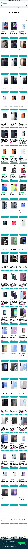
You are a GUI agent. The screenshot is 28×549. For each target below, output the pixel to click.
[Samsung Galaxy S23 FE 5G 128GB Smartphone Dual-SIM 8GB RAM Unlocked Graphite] (5, 367)
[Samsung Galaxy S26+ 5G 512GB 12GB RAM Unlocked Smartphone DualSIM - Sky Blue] (5, 511)
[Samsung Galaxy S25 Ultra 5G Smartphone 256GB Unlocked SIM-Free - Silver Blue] (23, 421)
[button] (25, 2)
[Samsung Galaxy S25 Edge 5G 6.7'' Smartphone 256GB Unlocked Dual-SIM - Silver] (23, 385)
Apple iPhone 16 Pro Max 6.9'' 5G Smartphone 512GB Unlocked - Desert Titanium (23, 70)
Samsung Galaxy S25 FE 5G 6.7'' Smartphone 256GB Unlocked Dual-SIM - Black (13, 410)
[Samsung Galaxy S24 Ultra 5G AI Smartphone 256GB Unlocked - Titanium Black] (14, 367)
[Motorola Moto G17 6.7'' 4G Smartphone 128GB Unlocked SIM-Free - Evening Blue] (14, 295)
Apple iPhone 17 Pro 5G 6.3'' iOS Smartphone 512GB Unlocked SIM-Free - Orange (23, 123)
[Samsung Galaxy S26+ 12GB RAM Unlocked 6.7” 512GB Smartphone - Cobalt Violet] (14, 492)
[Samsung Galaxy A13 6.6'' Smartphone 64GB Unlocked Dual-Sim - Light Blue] (23, 295)
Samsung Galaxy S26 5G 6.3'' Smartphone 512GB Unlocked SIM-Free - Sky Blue (14, 464)
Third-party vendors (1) (9, 543)
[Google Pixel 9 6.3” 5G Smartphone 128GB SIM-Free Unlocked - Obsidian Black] (23, 241)
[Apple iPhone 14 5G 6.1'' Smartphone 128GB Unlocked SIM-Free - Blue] (5, 26)
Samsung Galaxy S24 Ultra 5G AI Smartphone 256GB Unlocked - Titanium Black (14, 375)
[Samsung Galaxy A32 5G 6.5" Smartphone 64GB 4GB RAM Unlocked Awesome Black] (23, 312)
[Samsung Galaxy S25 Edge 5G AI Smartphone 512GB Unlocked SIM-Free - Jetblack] (5, 403)
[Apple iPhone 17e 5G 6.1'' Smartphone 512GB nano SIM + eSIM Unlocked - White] (23, 151)
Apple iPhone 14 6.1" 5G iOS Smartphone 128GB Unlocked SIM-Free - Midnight (14, 34)
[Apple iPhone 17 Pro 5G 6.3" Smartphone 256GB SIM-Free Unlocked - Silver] (14, 116)
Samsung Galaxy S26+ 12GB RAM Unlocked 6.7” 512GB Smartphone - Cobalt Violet (13, 500)
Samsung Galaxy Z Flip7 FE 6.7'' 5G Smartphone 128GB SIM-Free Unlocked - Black (13, 537)
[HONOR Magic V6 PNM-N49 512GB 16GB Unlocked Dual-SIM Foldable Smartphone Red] (5, 277)
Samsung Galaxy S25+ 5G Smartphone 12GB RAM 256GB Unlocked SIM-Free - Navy (5, 446)
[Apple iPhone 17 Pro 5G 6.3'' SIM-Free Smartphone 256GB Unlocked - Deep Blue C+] (14, 134)
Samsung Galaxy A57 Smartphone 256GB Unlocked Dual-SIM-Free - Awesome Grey (23, 356)
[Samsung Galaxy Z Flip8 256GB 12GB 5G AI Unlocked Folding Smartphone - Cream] (23, 530)
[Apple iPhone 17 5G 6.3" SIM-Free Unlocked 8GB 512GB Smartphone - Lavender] (5, 98)
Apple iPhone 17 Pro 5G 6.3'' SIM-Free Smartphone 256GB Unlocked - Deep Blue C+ (14, 140)
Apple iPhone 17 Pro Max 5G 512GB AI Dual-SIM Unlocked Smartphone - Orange (4, 159)
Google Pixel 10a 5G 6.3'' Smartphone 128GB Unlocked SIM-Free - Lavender (23, 213)
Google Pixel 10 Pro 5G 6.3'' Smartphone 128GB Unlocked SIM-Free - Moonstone (4, 213)
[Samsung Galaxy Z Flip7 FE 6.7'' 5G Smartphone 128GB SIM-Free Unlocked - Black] (14, 530)
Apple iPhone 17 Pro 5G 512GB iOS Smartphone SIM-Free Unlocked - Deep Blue (5, 123)
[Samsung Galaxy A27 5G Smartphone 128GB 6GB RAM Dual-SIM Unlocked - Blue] (5, 312)
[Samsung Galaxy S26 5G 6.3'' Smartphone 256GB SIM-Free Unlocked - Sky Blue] (23, 438)
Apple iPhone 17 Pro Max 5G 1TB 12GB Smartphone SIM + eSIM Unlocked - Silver (23, 141)
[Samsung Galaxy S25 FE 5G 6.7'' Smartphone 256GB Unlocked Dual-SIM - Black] (14, 403)
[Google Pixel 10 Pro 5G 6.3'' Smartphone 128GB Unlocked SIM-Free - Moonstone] (5, 205)
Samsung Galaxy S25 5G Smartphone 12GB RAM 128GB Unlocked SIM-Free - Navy (5, 393)
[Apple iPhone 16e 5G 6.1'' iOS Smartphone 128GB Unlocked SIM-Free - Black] (14, 80)
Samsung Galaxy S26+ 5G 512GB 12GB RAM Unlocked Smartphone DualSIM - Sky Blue (4, 519)
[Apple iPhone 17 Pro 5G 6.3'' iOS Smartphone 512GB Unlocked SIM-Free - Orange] (23, 116)
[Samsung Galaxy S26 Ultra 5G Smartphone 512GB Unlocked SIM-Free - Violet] (23, 474)
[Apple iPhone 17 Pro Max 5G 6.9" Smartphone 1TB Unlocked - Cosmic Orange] (14, 151)
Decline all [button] (21, 544)
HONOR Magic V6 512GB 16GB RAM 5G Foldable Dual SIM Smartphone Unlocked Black (23, 267)
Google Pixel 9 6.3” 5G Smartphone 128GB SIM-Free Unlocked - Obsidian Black (23, 249)
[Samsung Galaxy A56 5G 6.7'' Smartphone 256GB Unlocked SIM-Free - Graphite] (5, 348)
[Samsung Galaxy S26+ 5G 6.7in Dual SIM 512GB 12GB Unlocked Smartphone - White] (14, 511)
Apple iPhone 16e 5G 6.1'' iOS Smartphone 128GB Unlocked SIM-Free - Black (14, 88)
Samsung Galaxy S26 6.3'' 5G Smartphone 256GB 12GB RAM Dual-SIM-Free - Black (23, 464)
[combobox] (14, 5)
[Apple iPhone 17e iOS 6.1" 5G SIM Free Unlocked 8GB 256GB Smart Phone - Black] (5, 169)
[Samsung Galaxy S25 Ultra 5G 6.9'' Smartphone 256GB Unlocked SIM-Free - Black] (14, 421)
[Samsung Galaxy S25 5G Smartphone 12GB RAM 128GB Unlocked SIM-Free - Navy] (5, 385)
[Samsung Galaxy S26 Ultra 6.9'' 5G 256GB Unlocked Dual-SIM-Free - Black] (5, 492)
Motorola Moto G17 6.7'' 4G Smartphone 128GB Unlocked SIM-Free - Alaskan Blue (4, 302)
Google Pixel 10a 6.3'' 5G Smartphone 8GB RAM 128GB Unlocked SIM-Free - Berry (14, 231)
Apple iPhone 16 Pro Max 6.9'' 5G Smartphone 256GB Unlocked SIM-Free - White (14, 70)
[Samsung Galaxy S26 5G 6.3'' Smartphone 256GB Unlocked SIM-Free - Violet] (5, 456)
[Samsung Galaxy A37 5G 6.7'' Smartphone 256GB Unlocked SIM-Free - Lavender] (14, 330)
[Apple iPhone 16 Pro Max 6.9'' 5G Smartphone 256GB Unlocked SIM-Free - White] (14, 62)
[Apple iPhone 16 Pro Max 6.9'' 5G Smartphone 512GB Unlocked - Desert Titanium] (23, 62)
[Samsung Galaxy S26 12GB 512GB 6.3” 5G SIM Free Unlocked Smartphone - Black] (14, 438)
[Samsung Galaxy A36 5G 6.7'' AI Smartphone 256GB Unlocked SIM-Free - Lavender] (5, 330)
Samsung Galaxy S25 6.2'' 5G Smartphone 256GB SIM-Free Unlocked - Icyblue (14, 393)
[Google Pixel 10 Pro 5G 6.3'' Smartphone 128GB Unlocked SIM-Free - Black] (23, 187)
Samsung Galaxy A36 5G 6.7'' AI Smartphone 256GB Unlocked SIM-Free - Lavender (5, 338)
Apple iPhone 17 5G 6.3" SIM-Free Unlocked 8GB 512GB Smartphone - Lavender (4, 106)
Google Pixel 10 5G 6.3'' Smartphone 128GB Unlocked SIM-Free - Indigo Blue (4, 195)
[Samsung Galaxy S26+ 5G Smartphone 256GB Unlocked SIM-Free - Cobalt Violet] (23, 511)
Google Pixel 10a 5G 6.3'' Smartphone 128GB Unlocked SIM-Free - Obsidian (4, 231)
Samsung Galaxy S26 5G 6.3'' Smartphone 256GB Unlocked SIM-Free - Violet (4, 464)
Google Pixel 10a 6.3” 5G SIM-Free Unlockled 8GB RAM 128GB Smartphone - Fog (23, 231)
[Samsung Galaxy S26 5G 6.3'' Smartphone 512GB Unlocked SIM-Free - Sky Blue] (14, 456)
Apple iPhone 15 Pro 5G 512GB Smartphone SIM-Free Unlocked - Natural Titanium (5, 52)
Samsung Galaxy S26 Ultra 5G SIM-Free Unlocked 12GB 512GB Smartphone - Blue (4, 482)
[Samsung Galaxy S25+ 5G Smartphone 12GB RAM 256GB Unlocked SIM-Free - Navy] (5, 438)
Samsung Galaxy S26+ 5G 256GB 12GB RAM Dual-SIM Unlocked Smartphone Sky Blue (23, 500)
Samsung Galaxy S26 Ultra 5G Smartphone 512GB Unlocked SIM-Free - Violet (23, 482)
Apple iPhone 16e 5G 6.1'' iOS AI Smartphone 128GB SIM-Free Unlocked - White (4, 88)
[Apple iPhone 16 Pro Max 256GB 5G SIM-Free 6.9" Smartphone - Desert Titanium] (23, 44)
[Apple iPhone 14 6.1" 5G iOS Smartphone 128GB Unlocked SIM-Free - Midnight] (14, 26)
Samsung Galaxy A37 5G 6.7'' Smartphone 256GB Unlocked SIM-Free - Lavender (14, 338)
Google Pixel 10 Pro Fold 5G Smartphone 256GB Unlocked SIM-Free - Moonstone (14, 213)
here (14, 0)
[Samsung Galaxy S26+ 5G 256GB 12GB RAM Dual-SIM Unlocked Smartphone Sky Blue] (23, 492)
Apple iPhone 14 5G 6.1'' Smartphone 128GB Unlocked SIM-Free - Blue (4, 34)
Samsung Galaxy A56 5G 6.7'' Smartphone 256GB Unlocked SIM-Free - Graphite (4, 356)
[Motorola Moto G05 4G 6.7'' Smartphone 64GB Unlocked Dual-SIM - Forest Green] (14, 277)
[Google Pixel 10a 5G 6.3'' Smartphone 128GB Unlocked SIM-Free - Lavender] (23, 205)
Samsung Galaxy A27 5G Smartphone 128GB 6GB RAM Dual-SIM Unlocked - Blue (4, 320)
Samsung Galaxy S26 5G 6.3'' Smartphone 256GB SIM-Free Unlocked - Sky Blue (23, 446)
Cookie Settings (11, 547)
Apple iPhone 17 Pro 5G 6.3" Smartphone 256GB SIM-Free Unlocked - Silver (14, 123)
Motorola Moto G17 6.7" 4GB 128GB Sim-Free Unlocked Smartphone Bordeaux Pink (23, 284)
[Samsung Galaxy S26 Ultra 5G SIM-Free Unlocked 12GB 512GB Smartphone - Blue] (5, 474)
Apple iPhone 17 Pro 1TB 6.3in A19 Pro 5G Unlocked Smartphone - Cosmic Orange (14, 106)
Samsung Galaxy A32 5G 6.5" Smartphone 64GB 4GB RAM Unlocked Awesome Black (23, 320)
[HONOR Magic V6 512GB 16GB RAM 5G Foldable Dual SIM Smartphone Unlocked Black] (23, 259)
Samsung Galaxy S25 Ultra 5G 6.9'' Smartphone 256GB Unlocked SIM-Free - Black (14, 428)
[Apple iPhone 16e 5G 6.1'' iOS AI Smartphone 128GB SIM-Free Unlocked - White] (5, 80)
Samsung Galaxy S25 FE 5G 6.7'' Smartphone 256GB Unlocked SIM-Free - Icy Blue (23, 410)
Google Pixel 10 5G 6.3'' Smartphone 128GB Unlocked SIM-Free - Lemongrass (14, 195)
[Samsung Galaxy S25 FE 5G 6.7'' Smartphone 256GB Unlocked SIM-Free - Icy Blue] (23, 403)
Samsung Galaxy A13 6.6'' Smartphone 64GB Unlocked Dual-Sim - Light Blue (23, 302)
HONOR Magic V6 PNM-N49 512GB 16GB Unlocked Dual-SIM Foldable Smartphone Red (5, 284)
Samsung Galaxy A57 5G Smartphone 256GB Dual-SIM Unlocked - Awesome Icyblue (14, 356)
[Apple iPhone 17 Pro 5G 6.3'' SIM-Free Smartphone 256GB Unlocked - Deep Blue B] (5, 134)
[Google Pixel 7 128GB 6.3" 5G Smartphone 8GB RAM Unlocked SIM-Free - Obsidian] (5, 241)
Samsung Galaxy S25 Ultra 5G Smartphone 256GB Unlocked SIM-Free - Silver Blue (23, 428)
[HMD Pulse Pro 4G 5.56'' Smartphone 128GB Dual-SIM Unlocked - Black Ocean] (5, 259)
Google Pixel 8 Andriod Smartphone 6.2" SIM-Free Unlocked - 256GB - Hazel (13, 249)
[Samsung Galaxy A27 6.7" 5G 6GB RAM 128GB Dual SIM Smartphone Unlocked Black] (14, 312)
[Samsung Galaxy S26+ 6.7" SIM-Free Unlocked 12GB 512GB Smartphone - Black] (5, 530)
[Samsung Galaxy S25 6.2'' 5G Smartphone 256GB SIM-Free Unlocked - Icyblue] (14, 385)
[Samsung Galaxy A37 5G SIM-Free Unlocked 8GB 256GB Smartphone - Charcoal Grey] (23, 330)
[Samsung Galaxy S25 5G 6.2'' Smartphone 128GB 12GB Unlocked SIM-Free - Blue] (23, 367)
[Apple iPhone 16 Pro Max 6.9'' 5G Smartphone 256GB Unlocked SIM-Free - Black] (5, 62)
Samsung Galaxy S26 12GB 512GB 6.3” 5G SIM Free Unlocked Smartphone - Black (14, 446)
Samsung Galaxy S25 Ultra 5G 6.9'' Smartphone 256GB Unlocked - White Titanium (4, 428)
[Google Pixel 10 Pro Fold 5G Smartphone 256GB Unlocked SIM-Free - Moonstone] (14, 205)
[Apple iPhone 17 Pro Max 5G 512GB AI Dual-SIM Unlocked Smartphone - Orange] (5, 151)
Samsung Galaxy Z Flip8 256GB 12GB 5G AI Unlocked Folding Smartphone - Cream (23, 537)
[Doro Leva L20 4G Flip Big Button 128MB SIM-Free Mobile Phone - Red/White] (23, 169)
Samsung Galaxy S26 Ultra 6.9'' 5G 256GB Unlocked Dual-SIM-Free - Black (5, 500)
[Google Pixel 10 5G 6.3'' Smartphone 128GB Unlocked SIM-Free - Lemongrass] (14, 187)
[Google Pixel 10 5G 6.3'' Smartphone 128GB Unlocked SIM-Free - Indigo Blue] (5, 187)
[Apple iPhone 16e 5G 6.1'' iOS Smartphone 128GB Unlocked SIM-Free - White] (23, 80)
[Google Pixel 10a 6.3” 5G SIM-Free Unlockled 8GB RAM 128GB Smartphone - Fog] (23, 223)
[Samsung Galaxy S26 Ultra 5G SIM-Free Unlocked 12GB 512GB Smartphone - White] (14, 474)
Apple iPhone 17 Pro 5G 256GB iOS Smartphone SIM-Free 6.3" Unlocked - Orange (23, 106)
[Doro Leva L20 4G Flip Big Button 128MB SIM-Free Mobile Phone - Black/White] (14, 169)
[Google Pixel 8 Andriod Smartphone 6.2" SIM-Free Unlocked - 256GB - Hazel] (14, 241)
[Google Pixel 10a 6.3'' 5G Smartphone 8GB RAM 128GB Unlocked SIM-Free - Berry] (14, 223)
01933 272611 (18, 0)
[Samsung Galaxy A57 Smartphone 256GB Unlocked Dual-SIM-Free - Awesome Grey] (23, 348)
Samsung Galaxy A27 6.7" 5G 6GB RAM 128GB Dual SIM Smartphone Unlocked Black (14, 320)
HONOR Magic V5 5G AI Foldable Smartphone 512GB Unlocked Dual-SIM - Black (13, 267)
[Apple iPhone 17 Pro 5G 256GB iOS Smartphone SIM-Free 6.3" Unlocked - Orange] (23, 98)
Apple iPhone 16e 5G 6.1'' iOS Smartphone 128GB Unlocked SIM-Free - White (23, 88)
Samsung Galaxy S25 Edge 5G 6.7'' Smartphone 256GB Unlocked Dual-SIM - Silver (23, 393)
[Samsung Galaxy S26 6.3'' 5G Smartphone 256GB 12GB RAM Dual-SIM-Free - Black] (23, 456)
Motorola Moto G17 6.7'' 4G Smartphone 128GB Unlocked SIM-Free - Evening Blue (14, 302)
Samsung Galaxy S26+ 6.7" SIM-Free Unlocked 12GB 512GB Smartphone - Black (4, 537)
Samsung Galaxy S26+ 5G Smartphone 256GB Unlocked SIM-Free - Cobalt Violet (23, 519)
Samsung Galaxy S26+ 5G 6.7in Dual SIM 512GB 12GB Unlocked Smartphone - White (14, 519)
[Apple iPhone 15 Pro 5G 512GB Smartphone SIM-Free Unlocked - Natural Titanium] (5, 44)
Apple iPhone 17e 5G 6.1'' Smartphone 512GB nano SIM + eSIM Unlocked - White (23, 159)
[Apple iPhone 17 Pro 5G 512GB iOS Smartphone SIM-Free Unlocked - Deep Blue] (5, 116)
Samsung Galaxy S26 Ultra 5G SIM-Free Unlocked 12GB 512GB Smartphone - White (14, 482)
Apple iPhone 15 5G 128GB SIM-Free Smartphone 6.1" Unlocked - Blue (22, 34)
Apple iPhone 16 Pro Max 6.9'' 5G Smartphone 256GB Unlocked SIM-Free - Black (4, 70)
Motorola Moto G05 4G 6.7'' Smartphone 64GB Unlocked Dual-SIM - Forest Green (13, 284)
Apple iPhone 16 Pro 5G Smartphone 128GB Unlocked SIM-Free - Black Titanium (14, 52)
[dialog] (14, 544)
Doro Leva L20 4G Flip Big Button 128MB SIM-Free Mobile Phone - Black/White (13, 177)
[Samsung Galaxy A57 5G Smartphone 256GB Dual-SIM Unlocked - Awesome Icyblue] (14, 348)
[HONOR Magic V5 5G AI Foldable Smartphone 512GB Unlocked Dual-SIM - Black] (14, 259)
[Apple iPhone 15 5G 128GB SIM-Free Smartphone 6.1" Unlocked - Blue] (23, 26)
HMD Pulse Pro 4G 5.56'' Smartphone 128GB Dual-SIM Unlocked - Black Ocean (4, 267)
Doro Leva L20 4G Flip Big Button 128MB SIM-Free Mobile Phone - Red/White (22, 177)
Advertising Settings (12, 546)
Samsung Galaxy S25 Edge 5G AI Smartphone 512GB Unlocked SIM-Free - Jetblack (4, 410)
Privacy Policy (14, 547)
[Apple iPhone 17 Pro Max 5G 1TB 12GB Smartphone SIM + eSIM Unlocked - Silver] (23, 134)
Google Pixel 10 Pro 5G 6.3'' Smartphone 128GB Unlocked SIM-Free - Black (23, 195)
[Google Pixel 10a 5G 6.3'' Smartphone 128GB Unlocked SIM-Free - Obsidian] (5, 223)
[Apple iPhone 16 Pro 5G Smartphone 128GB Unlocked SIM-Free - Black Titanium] (14, 44)
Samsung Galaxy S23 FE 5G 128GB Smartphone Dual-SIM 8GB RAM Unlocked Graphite (4, 375)
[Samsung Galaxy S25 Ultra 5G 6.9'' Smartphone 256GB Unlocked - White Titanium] (5, 421)
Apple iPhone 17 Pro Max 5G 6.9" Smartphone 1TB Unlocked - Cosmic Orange (13, 159)
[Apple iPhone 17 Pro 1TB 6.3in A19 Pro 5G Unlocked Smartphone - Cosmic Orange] (14, 98)
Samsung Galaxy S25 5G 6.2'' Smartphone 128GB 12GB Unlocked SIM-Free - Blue (23, 375)
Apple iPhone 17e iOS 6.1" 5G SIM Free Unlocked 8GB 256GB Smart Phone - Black (4, 177)
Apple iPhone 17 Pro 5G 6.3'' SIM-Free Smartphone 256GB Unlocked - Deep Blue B (4, 140)
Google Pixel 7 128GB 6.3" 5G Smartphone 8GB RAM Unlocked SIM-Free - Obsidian (4, 249)
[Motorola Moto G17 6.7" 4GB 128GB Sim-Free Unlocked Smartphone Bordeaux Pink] (23, 277)
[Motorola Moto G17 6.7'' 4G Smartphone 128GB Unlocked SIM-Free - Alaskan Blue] (5, 295)
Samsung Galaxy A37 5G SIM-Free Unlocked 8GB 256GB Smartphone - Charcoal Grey (23, 338)
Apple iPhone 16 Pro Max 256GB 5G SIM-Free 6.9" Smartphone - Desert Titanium (23, 52)
